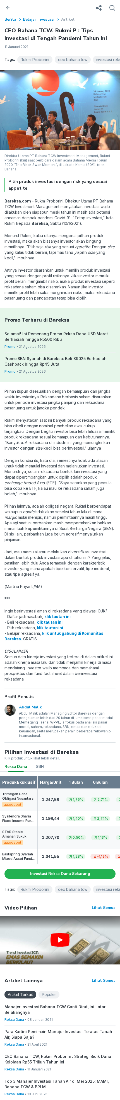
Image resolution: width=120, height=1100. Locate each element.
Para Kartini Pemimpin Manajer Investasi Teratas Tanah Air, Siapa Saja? (58, 1034)
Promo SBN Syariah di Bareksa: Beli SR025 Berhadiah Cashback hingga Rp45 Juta (55, 361)
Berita (10, 19)
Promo (10, 346)
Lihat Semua (104, 907)
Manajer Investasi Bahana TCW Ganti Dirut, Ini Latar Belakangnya (54, 1009)
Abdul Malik (30, 707)
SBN (40, 766)
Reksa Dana (15, 766)
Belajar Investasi (38, 19)
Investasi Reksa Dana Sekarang (60, 873)
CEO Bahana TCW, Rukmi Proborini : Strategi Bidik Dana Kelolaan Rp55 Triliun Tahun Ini (57, 1059)
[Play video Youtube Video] (60, 940)
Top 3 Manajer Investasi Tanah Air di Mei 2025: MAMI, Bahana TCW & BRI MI (56, 1084)
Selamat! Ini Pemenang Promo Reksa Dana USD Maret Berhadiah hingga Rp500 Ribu (56, 336)
